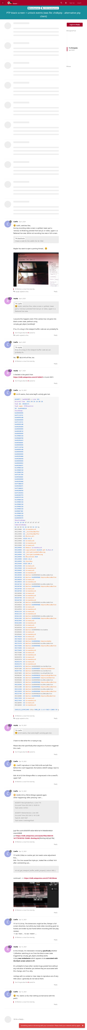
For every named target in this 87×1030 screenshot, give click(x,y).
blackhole (21, 238)
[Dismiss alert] (83, 1026)
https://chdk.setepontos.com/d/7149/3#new (40, 878)
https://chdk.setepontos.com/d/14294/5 (28, 377)
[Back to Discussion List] (3, 3)
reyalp (20, 347)
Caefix (20, 304)
